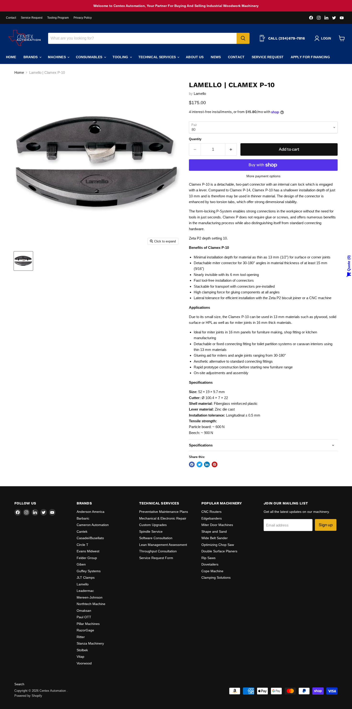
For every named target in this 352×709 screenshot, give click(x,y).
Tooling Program (58, 17)
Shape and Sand (214, 531)
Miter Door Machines (217, 525)
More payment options (263, 176)
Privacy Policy (83, 17)
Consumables (89, 57)
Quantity (195, 139)
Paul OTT (84, 617)
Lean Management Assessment (163, 545)
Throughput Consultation (158, 551)
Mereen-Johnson (89, 597)
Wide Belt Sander (214, 538)
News (216, 57)
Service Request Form (156, 558)
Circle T (82, 545)
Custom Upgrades (153, 525)
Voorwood (84, 663)
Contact (11, 17)
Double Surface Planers (219, 551)
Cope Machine (212, 571)
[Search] (243, 38)
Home (11, 57)
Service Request (31, 17)
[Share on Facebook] (192, 464)
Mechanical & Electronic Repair (162, 518)
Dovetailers (209, 564)
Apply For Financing (310, 57)
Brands (31, 57)
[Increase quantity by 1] (231, 149)
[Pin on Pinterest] (214, 464)
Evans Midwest (88, 551)
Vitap (80, 656)
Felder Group (87, 558)
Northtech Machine (91, 604)
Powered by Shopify (28, 696)
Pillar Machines (88, 624)
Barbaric (83, 518)
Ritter (81, 637)
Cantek (82, 531)
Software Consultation (155, 538)
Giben (81, 564)
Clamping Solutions (216, 577)
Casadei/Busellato (90, 538)
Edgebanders (211, 518)
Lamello (200, 93)
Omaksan (84, 610)
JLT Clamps (86, 577)
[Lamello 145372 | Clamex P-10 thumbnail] (23, 261)
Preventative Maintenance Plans (163, 512)
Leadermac (85, 591)
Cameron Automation (93, 525)
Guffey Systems (89, 571)
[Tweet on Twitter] (199, 464)
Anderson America (90, 512)
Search (19, 684)
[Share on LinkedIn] (207, 464)
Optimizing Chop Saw (217, 545)
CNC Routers (211, 512)
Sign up (326, 524)
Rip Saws (208, 558)
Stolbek (82, 650)
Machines (57, 57)
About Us (195, 57)
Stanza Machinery (90, 643)
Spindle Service (151, 531)
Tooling (121, 57)
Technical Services (157, 57)
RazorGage (85, 630)
